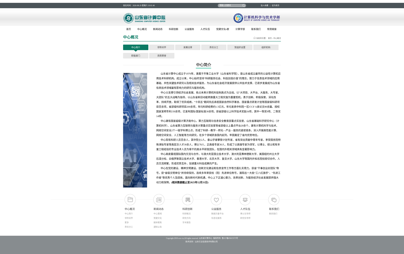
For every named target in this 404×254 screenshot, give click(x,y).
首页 (128, 29)
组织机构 (265, 47)
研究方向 (186, 218)
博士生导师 (245, 213)
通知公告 (158, 227)
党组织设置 (239, 47)
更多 (127, 222)
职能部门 (135, 56)
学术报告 (186, 222)
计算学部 (240, 29)
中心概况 (142, 29)
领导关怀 (161, 47)
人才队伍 (205, 29)
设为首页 (275, 5)
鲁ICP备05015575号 (230, 238)
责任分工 (213, 47)
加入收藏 (264, 5)
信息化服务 (216, 218)
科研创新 (173, 29)
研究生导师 (245, 218)
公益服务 (189, 29)
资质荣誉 (161, 56)
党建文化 (158, 218)
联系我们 (256, 29)
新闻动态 (158, 29)
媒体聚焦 (158, 222)
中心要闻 (158, 213)
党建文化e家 (222, 29)
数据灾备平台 (217, 213)
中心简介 (135, 47)
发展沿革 (187, 47)
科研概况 (186, 213)
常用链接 (271, 29)
